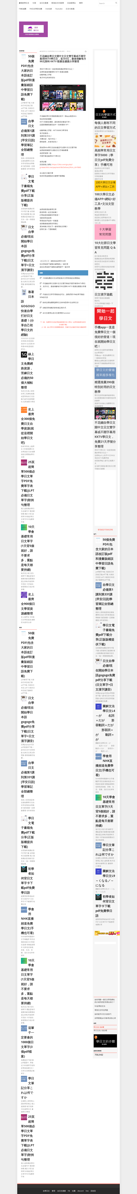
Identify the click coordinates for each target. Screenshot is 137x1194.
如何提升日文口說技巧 (103, 1014)
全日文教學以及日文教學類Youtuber (56, 313)
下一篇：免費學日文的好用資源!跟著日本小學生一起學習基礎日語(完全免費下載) (63, 323)
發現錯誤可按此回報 (105, 529)
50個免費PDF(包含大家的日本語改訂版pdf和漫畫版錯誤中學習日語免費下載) (105, 553)
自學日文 (46, 1191)
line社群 (48, 9)
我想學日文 (25, 3)
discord (81, 1191)
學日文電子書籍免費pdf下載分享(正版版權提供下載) (28, 190)
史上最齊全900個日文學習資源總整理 (28, 603)
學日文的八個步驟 (99, 1027)
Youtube (59, 9)
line (87, 1191)
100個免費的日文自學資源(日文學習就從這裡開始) (61, 278)
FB (69, 1191)
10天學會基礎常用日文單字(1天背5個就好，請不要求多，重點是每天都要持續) (105, 811)
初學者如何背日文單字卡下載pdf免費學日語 (105, 906)
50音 (34, 3)
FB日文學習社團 (36, 9)
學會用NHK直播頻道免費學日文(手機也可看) (105, 765)
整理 (81, 3)
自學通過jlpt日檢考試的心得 (105, 1018)
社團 (73, 1191)
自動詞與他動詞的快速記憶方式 (54, 308)
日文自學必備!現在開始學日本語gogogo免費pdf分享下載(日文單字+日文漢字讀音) (105, 675)
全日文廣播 (44, 3)
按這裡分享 (45, 261)
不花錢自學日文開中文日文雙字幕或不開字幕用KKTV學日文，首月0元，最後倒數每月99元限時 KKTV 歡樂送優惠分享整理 (63, 286)
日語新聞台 (71, 3)
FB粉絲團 (22, 9)
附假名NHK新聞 (58, 3)
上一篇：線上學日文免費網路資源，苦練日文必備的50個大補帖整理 (63, 327)
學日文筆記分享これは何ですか (27, 1087)
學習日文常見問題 (101, 1010)
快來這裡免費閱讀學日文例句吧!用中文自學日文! (61, 302)
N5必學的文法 (100, 1006)
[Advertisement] (84, 32)
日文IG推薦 (70, 9)
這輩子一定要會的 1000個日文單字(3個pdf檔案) (27, 1042)
